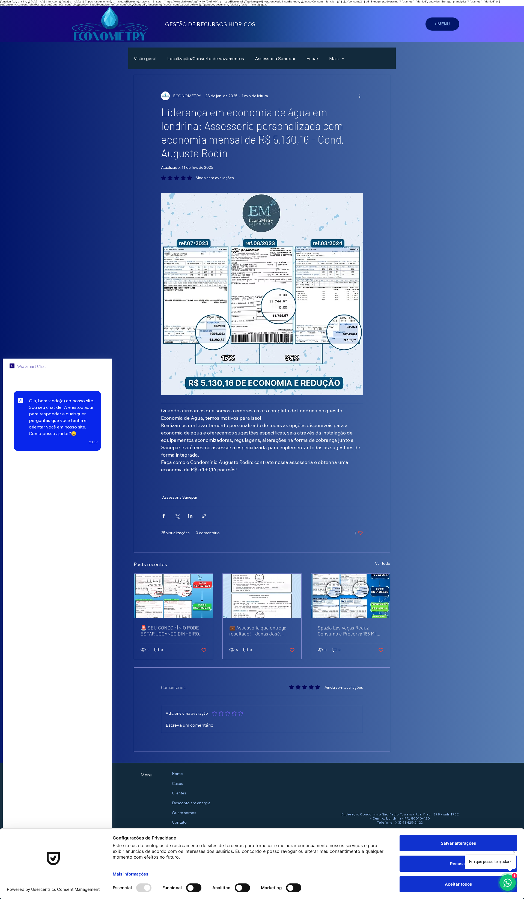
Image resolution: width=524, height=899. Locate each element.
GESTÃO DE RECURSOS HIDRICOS (210, 24)
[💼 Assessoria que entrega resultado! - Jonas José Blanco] (262, 596)
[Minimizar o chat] (100, 366)
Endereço (349, 814)
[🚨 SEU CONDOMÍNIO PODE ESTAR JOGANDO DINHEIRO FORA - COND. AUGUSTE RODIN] (173, 596)
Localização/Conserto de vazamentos (205, 58)
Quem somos (184, 812)
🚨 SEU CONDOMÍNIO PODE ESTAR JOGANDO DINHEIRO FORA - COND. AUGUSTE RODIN (170, 631)
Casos (177, 783)
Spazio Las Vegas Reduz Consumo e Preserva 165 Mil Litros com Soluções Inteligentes (347, 631)
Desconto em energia (191, 802)
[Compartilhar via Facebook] (163, 516)
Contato (179, 822)
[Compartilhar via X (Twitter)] (177, 516)
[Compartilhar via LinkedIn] (190, 516)
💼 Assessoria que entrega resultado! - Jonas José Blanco (257, 631)
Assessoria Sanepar (275, 58)
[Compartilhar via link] (203, 516)
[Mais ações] (359, 96)
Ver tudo (382, 563)
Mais (334, 58)
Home (177, 773)
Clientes (179, 793)
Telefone (385, 822)
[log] (57, 622)
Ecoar (312, 58)
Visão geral (145, 58)
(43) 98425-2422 (409, 822)
